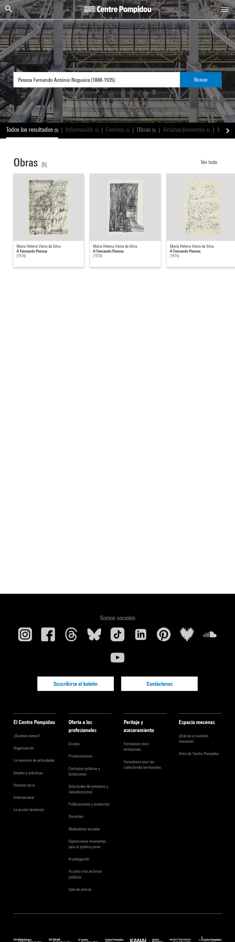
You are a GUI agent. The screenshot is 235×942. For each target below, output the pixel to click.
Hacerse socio (24, 785)
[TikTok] (117, 636)
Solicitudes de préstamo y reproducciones (88, 789)
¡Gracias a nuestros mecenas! (193, 738)
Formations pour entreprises (136, 746)
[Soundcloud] (210, 636)
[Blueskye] (94, 636)
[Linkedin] (140, 636)
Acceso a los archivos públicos (85, 874)
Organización (23, 748)
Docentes (76, 816)
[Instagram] (25, 636)
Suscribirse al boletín (76, 684)
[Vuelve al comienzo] (220, 927)
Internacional (23, 797)
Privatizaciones (80, 755)
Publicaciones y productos (89, 804)
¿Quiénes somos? (26, 735)
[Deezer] (187, 636)
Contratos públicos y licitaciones (84, 771)
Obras (146, 129)
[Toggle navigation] (225, 9)
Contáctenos (160, 684)
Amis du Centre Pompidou (199, 753)
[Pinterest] (163, 636)
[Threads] (71, 636)
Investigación (79, 858)
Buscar (201, 79)
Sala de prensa (80, 889)
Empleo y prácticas (28, 772)
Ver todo (209, 162)
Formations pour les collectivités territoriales (142, 764)
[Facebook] (48, 636)
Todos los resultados (32, 129)
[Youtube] (117, 660)
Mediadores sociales (84, 828)
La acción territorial (28, 809)
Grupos (74, 743)
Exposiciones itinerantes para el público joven (87, 844)
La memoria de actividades (34, 760)
